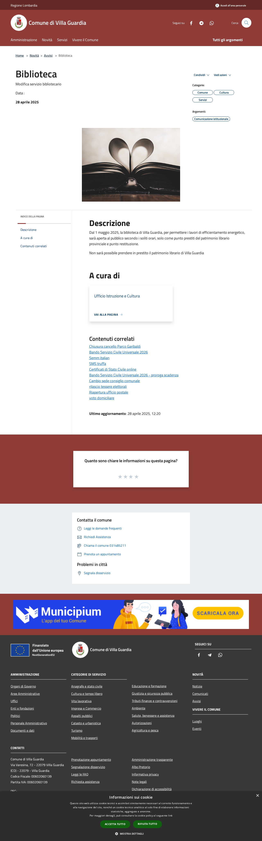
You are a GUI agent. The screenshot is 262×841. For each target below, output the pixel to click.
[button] (131, 833)
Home (20, 55)
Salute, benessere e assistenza (153, 715)
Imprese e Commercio (86, 708)
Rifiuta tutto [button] (147, 824)
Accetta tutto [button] (115, 824)
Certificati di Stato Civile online (112, 369)
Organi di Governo (23, 686)
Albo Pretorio (141, 766)
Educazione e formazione (149, 686)
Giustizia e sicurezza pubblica (152, 693)
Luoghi (197, 721)
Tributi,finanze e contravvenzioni (154, 700)
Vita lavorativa (81, 701)
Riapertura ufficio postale (108, 392)
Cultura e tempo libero (86, 693)
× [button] (257, 795)
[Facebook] (189, 22)
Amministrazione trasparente (152, 759)
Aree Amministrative (25, 693)
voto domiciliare (101, 398)
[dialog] (131, 816)
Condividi (200, 75)
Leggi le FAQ (79, 774)
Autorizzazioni (142, 722)
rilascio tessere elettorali (108, 386)
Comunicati (200, 693)
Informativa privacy (145, 774)
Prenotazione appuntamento (91, 759)
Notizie (197, 686)
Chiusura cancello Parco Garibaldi (115, 346)
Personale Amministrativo (29, 723)
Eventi (196, 728)
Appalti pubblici (82, 715)
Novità (34, 55)
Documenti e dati (22, 730)
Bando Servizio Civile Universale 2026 (118, 352)
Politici (15, 715)
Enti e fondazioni (22, 708)
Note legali (139, 781)
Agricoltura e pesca (145, 730)
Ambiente (138, 708)
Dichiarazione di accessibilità (152, 789)
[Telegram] (200, 22)
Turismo (76, 730)
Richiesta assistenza (85, 781)
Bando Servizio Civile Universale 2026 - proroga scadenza (133, 375)
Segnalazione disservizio (88, 766)
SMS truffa (97, 363)
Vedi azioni (220, 75)
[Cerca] (246, 23)
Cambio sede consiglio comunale (114, 381)
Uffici (14, 701)
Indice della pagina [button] (32, 216)
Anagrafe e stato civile (86, 686)
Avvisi (48, 55)
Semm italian (99, 358)
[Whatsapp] (210, 22)
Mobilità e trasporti (84, 737)
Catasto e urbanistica (86, 723)
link (170, 815)
